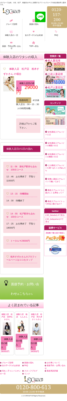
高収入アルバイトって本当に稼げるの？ (55, 202)
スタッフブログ (30, 371)
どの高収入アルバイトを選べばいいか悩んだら (55, 168)
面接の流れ (29, 363)
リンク (27, 374)
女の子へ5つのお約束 (11, 365)
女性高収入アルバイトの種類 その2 (55, 155)
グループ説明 (7, 363)
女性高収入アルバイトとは (55, 133)
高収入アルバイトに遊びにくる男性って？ (55, 191)
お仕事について (53, 363)
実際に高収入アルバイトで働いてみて (55, 180)
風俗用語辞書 (52, 371)
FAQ (26, 365)
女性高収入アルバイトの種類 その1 (55, 144)
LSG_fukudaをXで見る (55, 215)
